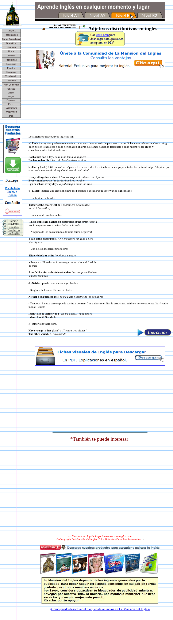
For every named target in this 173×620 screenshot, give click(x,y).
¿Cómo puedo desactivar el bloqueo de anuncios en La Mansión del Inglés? (100, 609)
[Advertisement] (99, 102)
